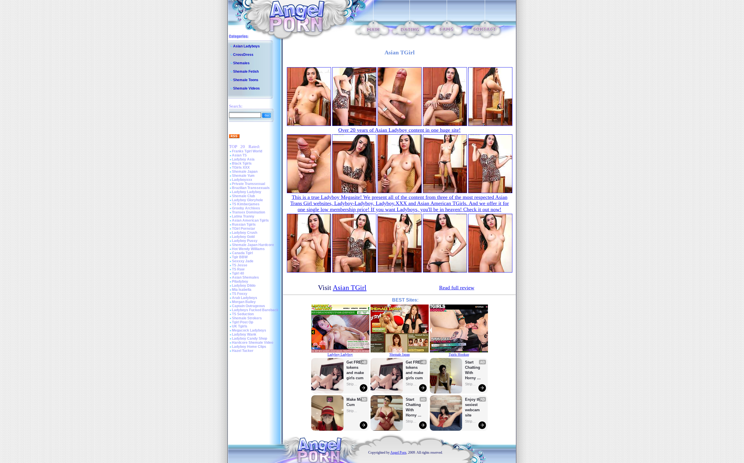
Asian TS (239, 155)
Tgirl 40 (238, 273)
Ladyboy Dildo (243, 286)
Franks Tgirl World (247, 151)
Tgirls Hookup (459, 354)
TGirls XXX (241, 167)
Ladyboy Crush (244, 233)
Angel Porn (398, 452)
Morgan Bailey (244, 302)
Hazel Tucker (242, 351)
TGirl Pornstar (243, 229)
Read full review (456, 288)
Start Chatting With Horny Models (414, 407)
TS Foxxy (239, 294)
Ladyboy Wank (244, 334)
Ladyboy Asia (243, 159)
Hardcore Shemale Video (252, 343)
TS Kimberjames (246, 204)
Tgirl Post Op (242, 322)
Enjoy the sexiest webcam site (473, 407)
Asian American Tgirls (250, 220)
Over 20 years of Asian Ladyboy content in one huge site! (399, 130)
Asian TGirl (349, 287)
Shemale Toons (245, 80)
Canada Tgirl (242, 253)
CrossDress (243, 55)
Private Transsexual (248, 184)
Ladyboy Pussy (244, 241)
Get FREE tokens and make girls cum (355, 370)
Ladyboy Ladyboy (246, 192)
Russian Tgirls (244, 224)
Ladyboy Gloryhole (247, 200)
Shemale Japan (244, 172)
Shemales (241, 63)
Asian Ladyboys (246, 46)
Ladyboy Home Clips (249, 347)
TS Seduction (243, 314)
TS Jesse (239, 265)
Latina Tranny (243, 216)
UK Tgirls (239, 326)
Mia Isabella (241, 290)
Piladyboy (240, 281)
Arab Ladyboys (244, 298)
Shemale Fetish (246, 72)
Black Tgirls (242, 163)
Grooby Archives (246, 208)
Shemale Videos (246, 88)
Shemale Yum (243, 176)
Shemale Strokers (247, 318)
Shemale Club (243, 196)
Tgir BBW (240, 257)
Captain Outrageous (248, 306)
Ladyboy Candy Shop (249, 338)
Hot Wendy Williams (248, 249)
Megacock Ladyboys (249, 330)
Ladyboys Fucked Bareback (255, 310)
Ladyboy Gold (243, 237)
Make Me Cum (354, 402)
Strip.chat (352, 384)
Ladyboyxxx (242, 180)
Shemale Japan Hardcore (253, 245)
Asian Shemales (245, 277)
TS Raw (238, 269)
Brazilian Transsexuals (251, 188)
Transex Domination (248, 212)
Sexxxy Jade (242, 261)
